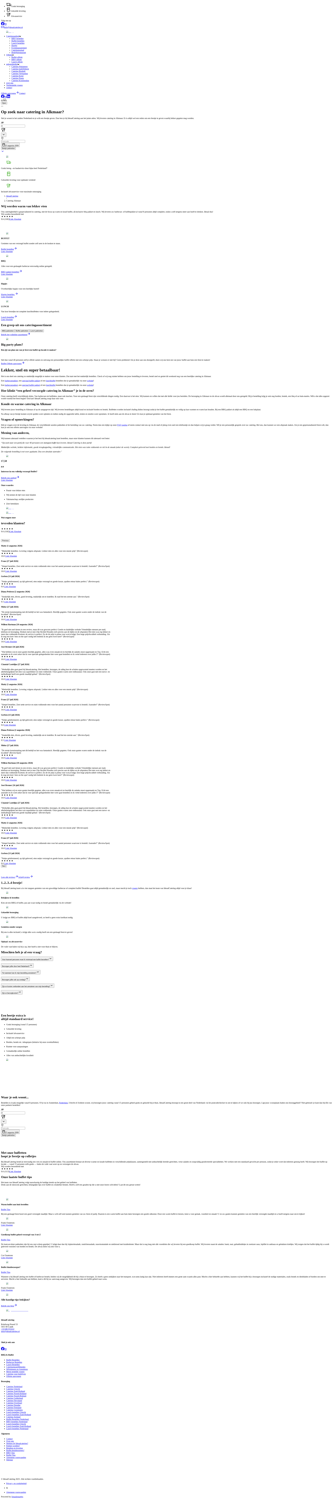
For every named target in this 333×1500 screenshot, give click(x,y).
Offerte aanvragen (13, 1376)
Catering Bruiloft (18, 71)
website (90, 381)
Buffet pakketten (22, 331)
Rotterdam (63, 1103)
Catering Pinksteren (19, 66)
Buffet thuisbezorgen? (15, 1450)
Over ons (10, 1441)
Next (4, 866)
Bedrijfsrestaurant (18, 52)
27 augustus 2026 (12, 146)
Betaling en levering (14, 1448)
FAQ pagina (122, 425)
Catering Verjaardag (19, 73)
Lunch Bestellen (13, 1365)
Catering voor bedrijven (16, 1374)
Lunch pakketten (36, 331)
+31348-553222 (7, 1329)
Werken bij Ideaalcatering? (17, 1443)
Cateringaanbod (12, 36)
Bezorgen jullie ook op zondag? (14, 980)
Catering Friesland (13, 1407)
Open (4, 103)
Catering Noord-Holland (16, 1393)
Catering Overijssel (14, 1403)
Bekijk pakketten (8, 148)
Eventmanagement (19, 48)
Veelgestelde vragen (14, 85)
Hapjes (14, 45)
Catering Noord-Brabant (16, 1396)
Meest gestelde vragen (15, 1372)
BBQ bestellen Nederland (16, 1422)
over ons (9, 83)
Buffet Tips (5, 1209)
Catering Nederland (14, 1386)
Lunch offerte (17, 62)
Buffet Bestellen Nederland (17, 1419)
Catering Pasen (17, 78)
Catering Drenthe (13, 1405)
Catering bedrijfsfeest (20, 69)
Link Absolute (15, 219)
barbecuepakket (11, 381)
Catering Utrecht (13, 1389)
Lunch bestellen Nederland (17, 1429)
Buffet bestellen (17, 41)
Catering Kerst (17, 76)
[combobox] (3, 135)
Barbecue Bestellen (14, 1362)
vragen (135, 888)
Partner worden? (13, 1446)
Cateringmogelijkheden (15, 1367)
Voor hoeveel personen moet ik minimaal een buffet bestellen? (25, 960)
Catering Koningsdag (20, 80)
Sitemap (9, 1460)
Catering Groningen (14, 1410)
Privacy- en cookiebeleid (16, 1483)
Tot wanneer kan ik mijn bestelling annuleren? (19, 973)
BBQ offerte (16, 59)
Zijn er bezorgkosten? (10, 993)
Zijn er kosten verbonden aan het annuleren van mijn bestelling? (26, 986)
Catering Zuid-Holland (15, 1391)
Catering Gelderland (14, 1398)
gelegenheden (12, 64)
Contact (22, 93)
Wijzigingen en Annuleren (17, 1369)
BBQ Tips (10, 1453)
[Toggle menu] (2, 106)
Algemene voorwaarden (16, 1457)
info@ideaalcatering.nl (10, 1331)
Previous (5, 541)
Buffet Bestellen (13, 1360)
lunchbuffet (50, 381)
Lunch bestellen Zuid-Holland (18, 1415)
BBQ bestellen (17, 38)
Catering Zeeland (13, 1417)
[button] (169, 36)
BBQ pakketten (8, 331)
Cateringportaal (17, 50)
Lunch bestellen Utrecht (16, 1412)
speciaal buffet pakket (31, 381)
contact (9, 87)
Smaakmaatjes (17, 1497)
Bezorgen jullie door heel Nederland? (16, 966)
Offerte (9, 55)
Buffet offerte (17, 57)
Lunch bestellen (17, 43)
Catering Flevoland (14, 1400)
